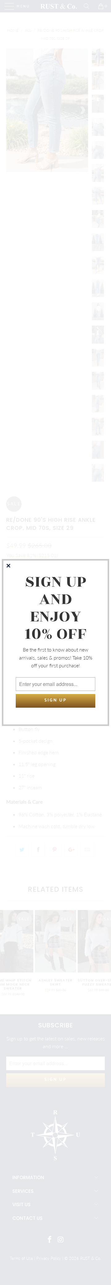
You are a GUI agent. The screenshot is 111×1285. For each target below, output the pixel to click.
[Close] (8, 566)
